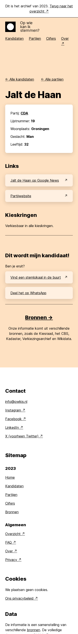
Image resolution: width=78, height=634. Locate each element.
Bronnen (12, 512)
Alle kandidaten (19, 79)
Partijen (35, 38)
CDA (24, 113)
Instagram (13, 410)
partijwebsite (20, 196)
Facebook (13, 419)
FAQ (8, 542)
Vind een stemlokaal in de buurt (35, 277)
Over (9, 551)
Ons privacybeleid (19, 598)
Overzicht (13, 534)
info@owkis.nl (16, 401)
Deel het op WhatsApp (28, 293)
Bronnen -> (39, 317)
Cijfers (51, 38)
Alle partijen (52, 79)
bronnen (33, 630)
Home (10, 477)
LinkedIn (12, 427)
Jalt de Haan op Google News (34, 180)
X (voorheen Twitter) (22, 436)
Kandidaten (14, 38)
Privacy (11, 560)
